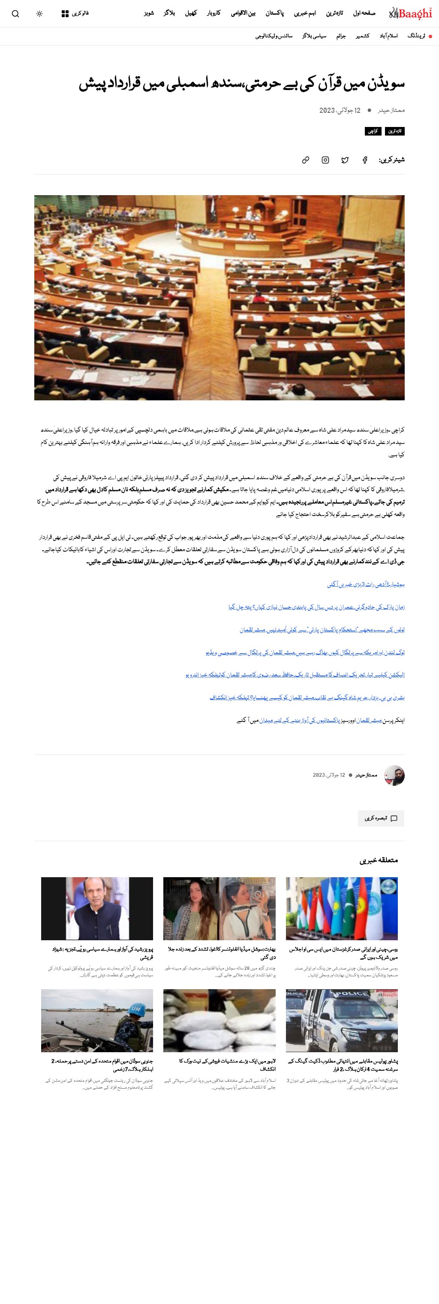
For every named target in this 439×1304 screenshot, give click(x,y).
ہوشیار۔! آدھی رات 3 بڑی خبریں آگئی (366, 584)
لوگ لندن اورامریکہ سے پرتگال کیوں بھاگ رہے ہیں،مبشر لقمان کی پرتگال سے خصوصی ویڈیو (305, 653)
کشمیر (363, 36)
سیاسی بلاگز (314, 36)
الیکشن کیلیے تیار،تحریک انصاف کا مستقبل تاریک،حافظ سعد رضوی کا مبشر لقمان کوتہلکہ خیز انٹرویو (295, 675)
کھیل (191, 13)
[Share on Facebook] (365, 160)
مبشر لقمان (369, 720)
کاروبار (214, 13)
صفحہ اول (364, 13)
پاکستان (275, 13)
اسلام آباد (388, 36)
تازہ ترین (334, 13)
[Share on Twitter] (345, 160)
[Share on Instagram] (325, 160)
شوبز (149, 13)
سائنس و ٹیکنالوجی (274, 36)
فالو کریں (80, 13)
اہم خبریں (305, 13)
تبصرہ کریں (376, 818)
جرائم (341, 36)
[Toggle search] (15, 13)
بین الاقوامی (243, 13)
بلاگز (169, 13)
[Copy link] (305, 160)
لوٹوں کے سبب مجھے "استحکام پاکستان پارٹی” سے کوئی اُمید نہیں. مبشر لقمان (322, 630)
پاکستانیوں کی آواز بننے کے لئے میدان (299, 720)
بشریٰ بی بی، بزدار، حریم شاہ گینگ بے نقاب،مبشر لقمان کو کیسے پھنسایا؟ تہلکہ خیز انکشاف (307, 698)
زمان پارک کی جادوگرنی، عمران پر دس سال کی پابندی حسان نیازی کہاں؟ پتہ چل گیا (317, 607)
